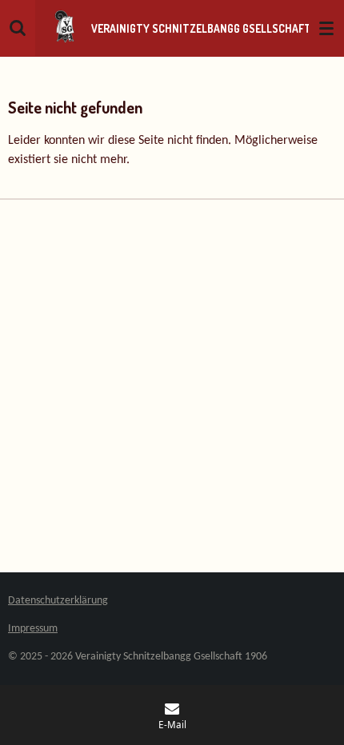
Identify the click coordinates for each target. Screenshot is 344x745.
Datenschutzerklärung (58, 601)
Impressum (33, 629)
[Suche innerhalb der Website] (17, 28)
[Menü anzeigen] (326, 28)
